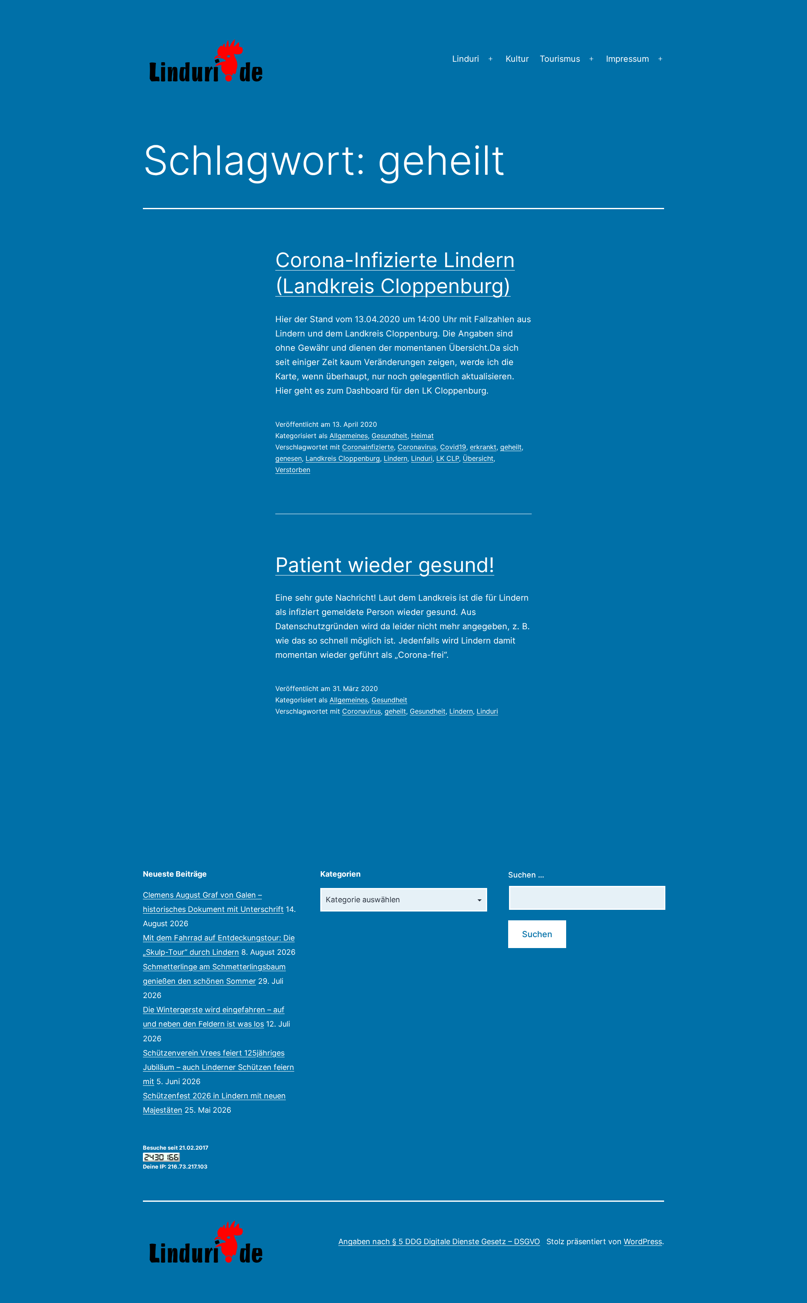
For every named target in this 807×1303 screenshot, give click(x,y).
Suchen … (526, 874)
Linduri (465, 59)
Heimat (422, 435)
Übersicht (478, 458)
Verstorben (292, 469)
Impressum (627, 59)
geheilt (511, 447)
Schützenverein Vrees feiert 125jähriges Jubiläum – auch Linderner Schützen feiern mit (218, 1067)
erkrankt (483, 447)
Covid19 (453, 447)
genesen (288, 458)
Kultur (517, 59)
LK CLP (447, 458)
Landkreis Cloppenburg (343, 458)
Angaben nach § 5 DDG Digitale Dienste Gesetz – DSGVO (439, 1241)
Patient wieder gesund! (384, 564)
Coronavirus (417, 447)
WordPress (643, 1241)
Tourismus (560, 59)
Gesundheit (389, 435)
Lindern (395, 458)
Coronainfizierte (368, 447)
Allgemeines (349, 435)
